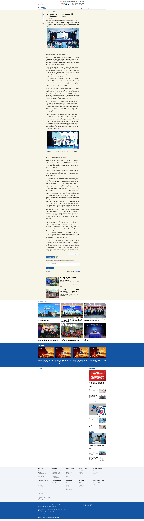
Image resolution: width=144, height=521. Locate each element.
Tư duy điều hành (69, 470)
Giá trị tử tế (40, 485)
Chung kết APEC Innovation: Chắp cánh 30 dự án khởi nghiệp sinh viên (48, 319)
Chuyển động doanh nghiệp (57, 482)
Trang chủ (47, 11)
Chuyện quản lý (68, 474)
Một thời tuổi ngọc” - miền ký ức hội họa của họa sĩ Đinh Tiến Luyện (93, 458)
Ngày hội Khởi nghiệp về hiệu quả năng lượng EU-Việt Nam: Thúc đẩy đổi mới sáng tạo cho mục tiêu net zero (71, 320)
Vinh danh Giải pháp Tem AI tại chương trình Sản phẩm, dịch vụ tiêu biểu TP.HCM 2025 (69, 279)
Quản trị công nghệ (69, 472)
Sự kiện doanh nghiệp (56, 480)
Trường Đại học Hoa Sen (69, 260)
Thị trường (81, 473)
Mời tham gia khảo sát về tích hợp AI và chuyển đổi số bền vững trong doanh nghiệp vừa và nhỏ (93, 420)
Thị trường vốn (95, 472)
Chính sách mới (41, 470)
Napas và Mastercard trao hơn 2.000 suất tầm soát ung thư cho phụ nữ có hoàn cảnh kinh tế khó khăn (69, 291)
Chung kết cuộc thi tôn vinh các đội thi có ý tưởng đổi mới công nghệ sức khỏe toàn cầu (48, 339)
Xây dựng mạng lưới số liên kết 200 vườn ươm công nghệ (94, 339)
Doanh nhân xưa (55, 474)
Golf (66, 488)
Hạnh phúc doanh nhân (56, 472)
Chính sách (95, 470)
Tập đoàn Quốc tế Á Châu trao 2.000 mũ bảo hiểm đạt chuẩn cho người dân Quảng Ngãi (93, 453)
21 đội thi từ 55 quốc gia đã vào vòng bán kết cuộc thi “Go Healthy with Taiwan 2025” (71, 339)
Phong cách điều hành (56, 473)
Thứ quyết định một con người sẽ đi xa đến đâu (93, 426)
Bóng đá (67, 486)
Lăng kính (81, 474)
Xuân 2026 (40, 493)
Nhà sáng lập (54, 470)
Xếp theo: (68, 271)
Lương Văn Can (41, 486)
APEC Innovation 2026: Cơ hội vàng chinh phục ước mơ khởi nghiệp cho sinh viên (94, 319)
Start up (60, 11)
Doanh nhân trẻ (54, 476)
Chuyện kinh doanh (71, 8)
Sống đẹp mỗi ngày (69, 482)
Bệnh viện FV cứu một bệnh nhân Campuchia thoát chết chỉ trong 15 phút (97, 447)
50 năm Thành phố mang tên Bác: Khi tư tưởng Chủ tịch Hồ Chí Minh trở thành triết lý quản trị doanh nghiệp (96, 384)
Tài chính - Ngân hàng (80, 8)
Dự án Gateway (50, 260)
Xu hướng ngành (41, 474)
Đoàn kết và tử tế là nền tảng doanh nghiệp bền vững (45, 361)
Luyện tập (67, 485)
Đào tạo (67, 476)
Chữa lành (67, 484)
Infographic (60, 345)
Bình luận (40, 472)
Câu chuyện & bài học (55, 477)
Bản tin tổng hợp (41, 476)
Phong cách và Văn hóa (91, 8)
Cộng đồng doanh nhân (42, 473)
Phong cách (40, 482)
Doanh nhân (54, 8)
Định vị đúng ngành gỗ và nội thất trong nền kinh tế (93, 390)
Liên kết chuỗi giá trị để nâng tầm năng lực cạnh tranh (93, 396)
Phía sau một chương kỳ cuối (95, 416)
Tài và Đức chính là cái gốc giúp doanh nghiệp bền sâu (98, 361)
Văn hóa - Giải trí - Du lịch (98, 480)
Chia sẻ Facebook (51, 257)
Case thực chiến (68, 473)
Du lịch (94, 484)
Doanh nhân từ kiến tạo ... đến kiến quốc (44, 498)
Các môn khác (68, 490)
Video (46, 345)
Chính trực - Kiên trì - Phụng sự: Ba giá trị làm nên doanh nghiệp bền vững (63, 362)
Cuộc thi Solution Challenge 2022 (59, 260)
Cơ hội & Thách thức (83, 470)
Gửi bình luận (50, 268)
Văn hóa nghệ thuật (96, 482)
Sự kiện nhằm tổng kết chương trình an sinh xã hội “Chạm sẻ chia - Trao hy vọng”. (69, 295)
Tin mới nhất (42, 4)
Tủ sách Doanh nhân (42, 484)
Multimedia (41, 345)
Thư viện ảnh (54, 345)
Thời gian (72, 271)
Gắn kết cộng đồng (55, 484)
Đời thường (91, 431)
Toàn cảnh (49, 8)
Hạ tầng (94, 473)
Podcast (49, 345)
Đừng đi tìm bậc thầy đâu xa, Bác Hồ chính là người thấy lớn (80, 361)
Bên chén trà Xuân (41, 499)
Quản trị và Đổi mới (62, 8)
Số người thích (77, 271)
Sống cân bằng (69, 480)
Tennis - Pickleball (69, 489)
